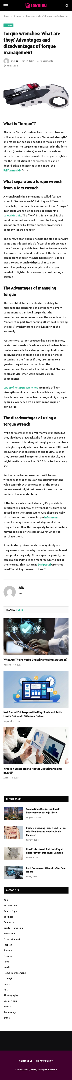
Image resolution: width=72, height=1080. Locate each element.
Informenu (50, 517)
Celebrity (9, 922)
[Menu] (5, 6)
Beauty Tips (10, 911)
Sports (7, 1006)
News (6, 984)
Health (7, 967)
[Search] (67, 6)
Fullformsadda (12, 170)
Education (9, 933)
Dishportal (44, 564)
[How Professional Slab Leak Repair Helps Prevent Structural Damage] (13, 853)
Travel (7, 1017)
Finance (8, 950)
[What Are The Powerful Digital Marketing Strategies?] (36, 636)
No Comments (46, 60)
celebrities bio (12, 215)
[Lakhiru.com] (36, 6)
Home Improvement (15, 972)
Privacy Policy (44, 1060)
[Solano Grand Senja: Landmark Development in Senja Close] (13, 813)
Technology (10, 1012)
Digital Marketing (13, 927)
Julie (16, 60)
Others (8, 25)
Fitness (8, 956)
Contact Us (26, 1060)
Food (6, 961)
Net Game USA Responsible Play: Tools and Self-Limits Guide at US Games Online (32, 714)
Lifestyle (8, 978)
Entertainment (12, 939)
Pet (6, 989)
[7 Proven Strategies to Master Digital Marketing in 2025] (36, 745)
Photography (11, 995)
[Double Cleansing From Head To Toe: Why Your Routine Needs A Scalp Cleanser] (13, 832)
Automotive (10, 905)
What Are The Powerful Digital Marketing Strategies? (35, 659)
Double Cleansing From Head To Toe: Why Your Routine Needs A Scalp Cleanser (46, 831)
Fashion (8, 944)
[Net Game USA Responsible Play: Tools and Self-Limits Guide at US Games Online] (36, 689)
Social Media (10, 1000)
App (6, 899)
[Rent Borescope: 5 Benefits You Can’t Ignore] (13, 872)
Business (8, 916)
